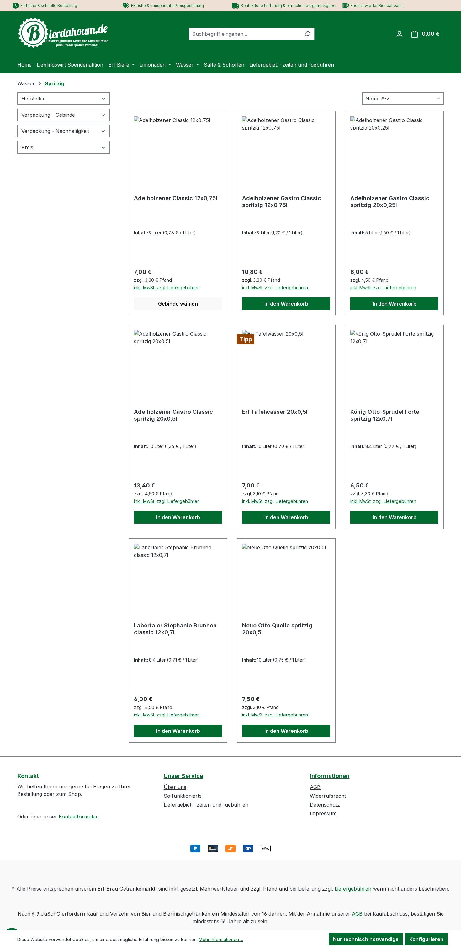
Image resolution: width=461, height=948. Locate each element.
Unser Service (183, 776)
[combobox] (244, 34)
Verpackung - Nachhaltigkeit (55, 131)
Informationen (329, 776)
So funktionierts (183, 796)
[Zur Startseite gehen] (64, 32)
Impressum (323, 813)
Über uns (175, 787)
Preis (27, 147)
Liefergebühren (353, 889)
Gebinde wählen (178, 304)
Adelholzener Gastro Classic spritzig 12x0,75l (281, 201)
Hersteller (33, 98)
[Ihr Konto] (399, 34)
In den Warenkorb (286, 304)
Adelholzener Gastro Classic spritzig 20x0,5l (173, 415)
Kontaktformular (78, 816)
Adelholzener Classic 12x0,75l (175, 198)
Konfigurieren (426, 939)
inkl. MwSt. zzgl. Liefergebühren (167, 287)
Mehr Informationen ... (221, 939)
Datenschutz (325, 805)
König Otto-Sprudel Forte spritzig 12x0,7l (384, 415)
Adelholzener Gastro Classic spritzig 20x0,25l (389, 201)
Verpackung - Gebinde (48, 115)
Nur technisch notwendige (366, 939)
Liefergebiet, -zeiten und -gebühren (206, 805)
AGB (315, 787)
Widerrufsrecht (328, 796)
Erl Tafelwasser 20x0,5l (275, 411)
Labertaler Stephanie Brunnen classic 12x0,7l (175, 629)
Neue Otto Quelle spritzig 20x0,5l (277, 629)
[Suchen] (307, 34)
